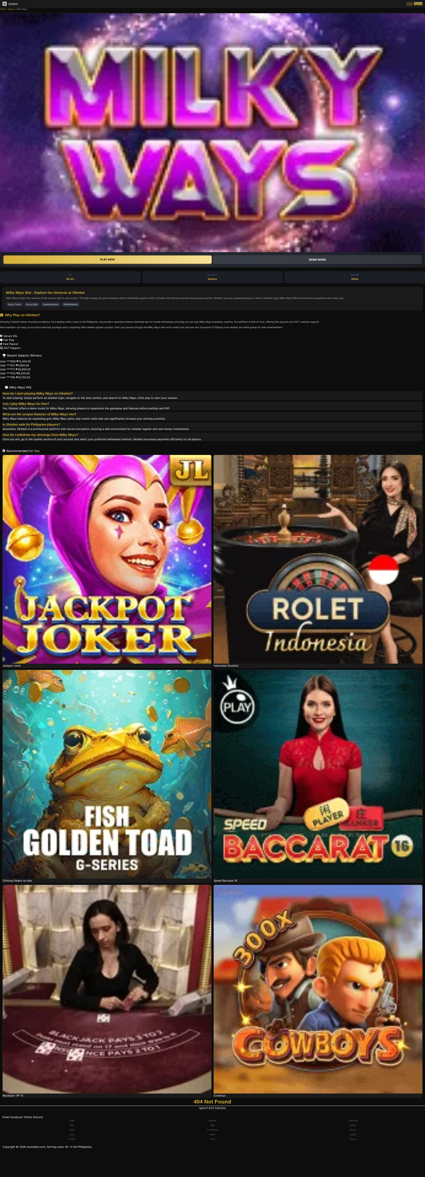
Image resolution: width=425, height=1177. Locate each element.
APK (72, 1125)
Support (353, 1134)
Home (2, 9)
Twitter (27, 1117)
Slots (72, 1130)
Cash (72, 1134)
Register (418, 3)
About (212, 1134)
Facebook (16, 1117)
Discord (38, 1117)
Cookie (72, 1139)
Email (5, 1117)
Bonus (353, 1130)
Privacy (353, 1139)
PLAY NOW (107, 259)
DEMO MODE (317, 259)
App (212, 1125)
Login (409, 3)
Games (11, 9)
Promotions (212, 1130)
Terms (212, 1139)
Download (353, 1120)
